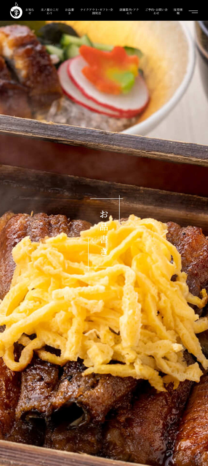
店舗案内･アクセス (129, 11)
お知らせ (29, 11)
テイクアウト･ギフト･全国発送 (96, 11)
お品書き (69, 11)
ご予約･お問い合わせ (156, 11)
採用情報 (178, 11)
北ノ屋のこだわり (50, 11)
